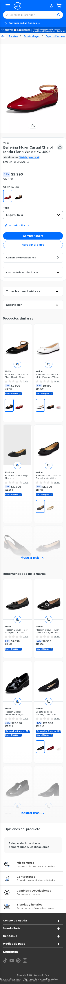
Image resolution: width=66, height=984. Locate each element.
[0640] (19, 405)
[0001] (9, 405)
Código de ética (30, 981)
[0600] (50, 746)
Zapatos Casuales (55, 36)
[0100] (40, 405)
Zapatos (13, 36)
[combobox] (33, 215)
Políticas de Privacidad (10, 981)
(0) (26, 381)
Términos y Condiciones (10, 979)
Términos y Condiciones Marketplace (41, 979)
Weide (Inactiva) (29, 157)
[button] (33, 23)
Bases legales (46, 981)
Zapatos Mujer (32, 36)
